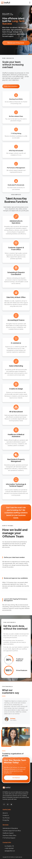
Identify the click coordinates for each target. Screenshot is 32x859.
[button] (30, 2)
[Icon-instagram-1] (7, 804)
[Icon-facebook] (4, 804)
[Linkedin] (11, 804)
